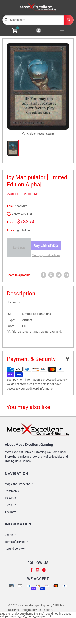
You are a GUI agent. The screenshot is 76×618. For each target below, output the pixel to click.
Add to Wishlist (22, 214)
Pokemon (11, 491)
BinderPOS (48, 610)
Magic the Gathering (17, 484)
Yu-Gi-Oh (10, 498)
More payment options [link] (46, 255)
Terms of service (15, 541)
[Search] (69, 20)
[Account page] (38, 30)
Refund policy (13, 548)
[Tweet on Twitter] (59, 275)
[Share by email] (66, 275)
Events (9, 511)
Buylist (9, 504)
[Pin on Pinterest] (51, 275)
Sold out (19, 248)
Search (9, 534)
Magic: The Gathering (22, 194)
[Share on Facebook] (43, 275)
